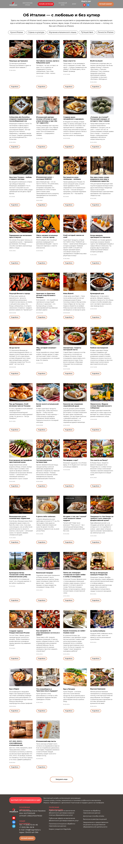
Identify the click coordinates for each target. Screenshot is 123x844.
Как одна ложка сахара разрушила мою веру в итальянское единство (99, 179)
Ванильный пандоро (44, 573)
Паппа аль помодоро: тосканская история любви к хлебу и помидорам (74, 574)
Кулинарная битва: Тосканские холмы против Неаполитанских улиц (20, 575)
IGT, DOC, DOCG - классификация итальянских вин (16, 743)
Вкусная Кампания (97, 689)
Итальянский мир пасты (46, 741)
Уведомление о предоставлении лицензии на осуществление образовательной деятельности (95, 825)
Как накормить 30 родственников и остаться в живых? (48, 633)
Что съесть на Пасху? (99, 460)
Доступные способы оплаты (93, 816)
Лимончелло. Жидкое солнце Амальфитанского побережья (101, 406)
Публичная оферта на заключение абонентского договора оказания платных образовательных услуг (62, 813)
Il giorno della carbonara (45, 516)
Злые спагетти (69, 61)
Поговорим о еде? (70, 460)
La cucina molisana (97, 631)
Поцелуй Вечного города (19, 293)
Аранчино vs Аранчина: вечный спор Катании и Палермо (45, 295)
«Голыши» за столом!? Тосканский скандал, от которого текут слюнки (100, 119)
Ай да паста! (14, 348)
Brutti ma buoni (96, 61)
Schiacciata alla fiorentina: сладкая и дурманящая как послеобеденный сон (20, 119)
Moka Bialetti (68, 293)
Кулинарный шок (97, 293)
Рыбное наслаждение (99, 348)
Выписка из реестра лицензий (95, 819)
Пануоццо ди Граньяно (18, 61)
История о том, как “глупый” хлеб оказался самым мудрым (75, 518)
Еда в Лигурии (69, 689)
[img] (13, 4)
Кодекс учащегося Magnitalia (60, 829)
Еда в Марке (14, 689)
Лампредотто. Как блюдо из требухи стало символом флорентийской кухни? (101, 518)
